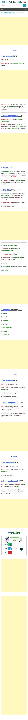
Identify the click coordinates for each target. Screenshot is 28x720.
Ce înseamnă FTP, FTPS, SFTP (12, 13)
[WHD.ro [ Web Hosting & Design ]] (14, 3)
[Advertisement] (14, 31)
